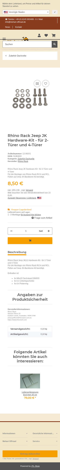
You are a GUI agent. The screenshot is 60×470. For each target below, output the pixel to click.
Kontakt (18, 27)
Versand (29, 190)
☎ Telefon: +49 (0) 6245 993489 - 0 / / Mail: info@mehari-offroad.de (24, 20)
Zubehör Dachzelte (26, 159)
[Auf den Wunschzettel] (45, 83)
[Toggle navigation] (4, 38)
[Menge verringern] (11, 231)
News (7, 27)
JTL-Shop (35, 466)
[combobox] (26, 12)
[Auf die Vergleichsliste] (37, 83)
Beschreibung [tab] (17, 252)
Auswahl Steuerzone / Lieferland (22, 198)
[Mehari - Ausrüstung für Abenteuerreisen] (18, 40)
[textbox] (26, 12)
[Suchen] (54, 44)
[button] (39, 36)
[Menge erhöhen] (48, 231)
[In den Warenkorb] (10, 74)
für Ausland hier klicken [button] (31, 215)
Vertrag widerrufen (30, 453)
